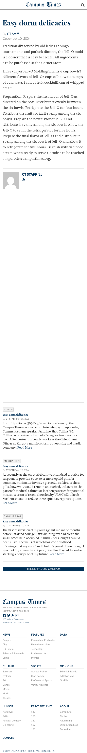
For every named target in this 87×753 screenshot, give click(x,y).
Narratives (8, 712)
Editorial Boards (68, 671)
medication (12, 461)
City (5, 644)
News (6, 634)
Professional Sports (41, 680)
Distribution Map (69, 725)
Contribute (65, 712)
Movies (6, 689)
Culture (8, 666)
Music (6, 693)
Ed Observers (67, 676)
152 (33, 725)
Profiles (35, 658)
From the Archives (40, 644)
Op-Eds (64, 680)
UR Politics (8, 649)
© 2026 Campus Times (14, 751)
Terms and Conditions (41, 751)
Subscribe (65, 729)
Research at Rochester (43, 640)
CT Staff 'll (32, 174)
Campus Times (43, 4)
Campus (7, 640)
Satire (6, 716)
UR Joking (8, 725)
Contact (64, 716)
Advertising (66, 720)
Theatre (7, 698)
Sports (36, 666)
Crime (6, 658)
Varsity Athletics (39, 685)
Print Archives (41, 706)
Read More (24, 447)
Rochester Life (38, 653)
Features (37, 634)
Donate (8, 738)
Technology (37, 649)
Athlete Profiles (39, 671)
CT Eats (7, 676)
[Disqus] (43, 245)
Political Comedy (12, 720)
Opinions (66, 666)
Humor (8, 706)
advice (8, 409)
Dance (6, 685)
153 (33, 729)
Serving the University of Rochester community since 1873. (25, 609)
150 (33, 716)
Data (63, 634)
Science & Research (13, 653)
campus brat (12, 516)
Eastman (7, 671)
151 (33, 720)
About (64, 706)
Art (4, 680)
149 (33, 712)
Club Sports (37, 676)
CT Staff (13, 34)
